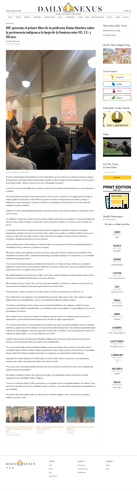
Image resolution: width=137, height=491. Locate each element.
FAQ (50, 472)
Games (118, 17)
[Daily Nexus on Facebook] (7, 468)
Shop (107, 469)
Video (87, 17)
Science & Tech (49, 17)
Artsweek (37, 17)
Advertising (81, 465)
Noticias (10, 23)
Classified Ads (81, 472)
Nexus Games (110, 71)
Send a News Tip (82, 469)
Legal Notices (53, 476)
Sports (18, 17)
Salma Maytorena (14, 41)
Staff (50, 465)
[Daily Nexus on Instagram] (13, 468)
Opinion (27, 17)
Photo (81, 17)
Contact (80, 461)
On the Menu (70, 17)
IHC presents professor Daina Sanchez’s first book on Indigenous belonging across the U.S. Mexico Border (19, 429)
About (51, 461)
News (10, 17)
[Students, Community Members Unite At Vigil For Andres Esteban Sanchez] (50, 414)
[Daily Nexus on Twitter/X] (10, 468)
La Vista (109, 17)
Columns (126, 17)
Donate (108, 465)
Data (60, 17)
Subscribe (117, 177)
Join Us (51, 469)
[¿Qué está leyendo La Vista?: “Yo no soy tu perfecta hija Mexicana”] (80, 414)
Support (109, 461)
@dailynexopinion (110, 219)
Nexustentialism (98, 17)
